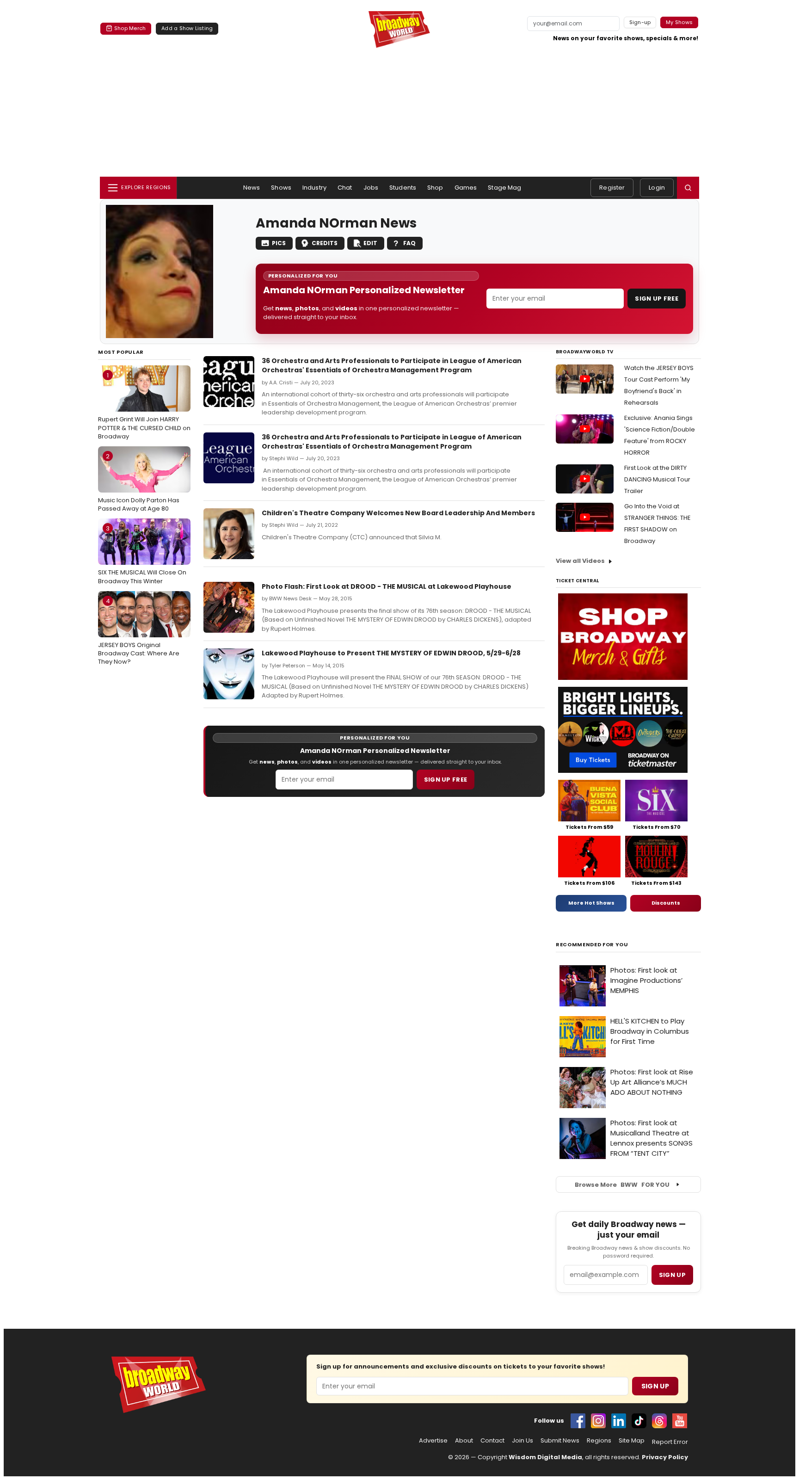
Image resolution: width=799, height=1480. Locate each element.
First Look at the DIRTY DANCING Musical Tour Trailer (657, 479)
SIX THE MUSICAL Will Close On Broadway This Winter (142, 554)
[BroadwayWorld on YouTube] (679, 1420)
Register (612, 187)
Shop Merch (130, 28)
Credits (325, 243)
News (251, 187)
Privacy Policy (665, 1457)
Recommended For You (592, 944)
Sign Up (655, 1386)
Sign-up (640, 22)
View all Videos (580, 560)
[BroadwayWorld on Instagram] (598, 1420)
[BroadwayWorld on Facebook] (578, 1420)
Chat (345, 187)
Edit (370, 243)
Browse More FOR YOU (622, 1184)
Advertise (433, 1441)
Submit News (560, 1441)
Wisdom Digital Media (545, 1457)
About (464, 1441)
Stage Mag (504, 187)
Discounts (665, 902)
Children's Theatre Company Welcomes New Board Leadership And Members (398, 513)
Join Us (522, 1441)
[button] (688, 188)
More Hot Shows (591, 902)
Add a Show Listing (187, 28)
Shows (281, 187)
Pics (279, 243)
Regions (599, 1441)
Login (657, 187)
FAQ (409, 243)
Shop (435, 187)
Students (402, 187)
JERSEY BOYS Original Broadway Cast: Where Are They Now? (138, 631)
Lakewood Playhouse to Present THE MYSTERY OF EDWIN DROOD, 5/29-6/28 (391, 653)
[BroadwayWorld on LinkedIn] (618, 1420)
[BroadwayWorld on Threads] (659, 1420)
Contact (492, 1441)
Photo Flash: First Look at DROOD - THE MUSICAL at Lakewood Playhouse (386, 586)
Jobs (371, 187)
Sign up (672, 1274)
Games (466, 187)
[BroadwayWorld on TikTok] (639, 1420)
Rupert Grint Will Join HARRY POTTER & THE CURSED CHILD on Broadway (144, 405)
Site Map (632, 1441)
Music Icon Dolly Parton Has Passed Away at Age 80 (138, 482)
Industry (314, 187)
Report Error (670, 1442)
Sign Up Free (656, 298)
